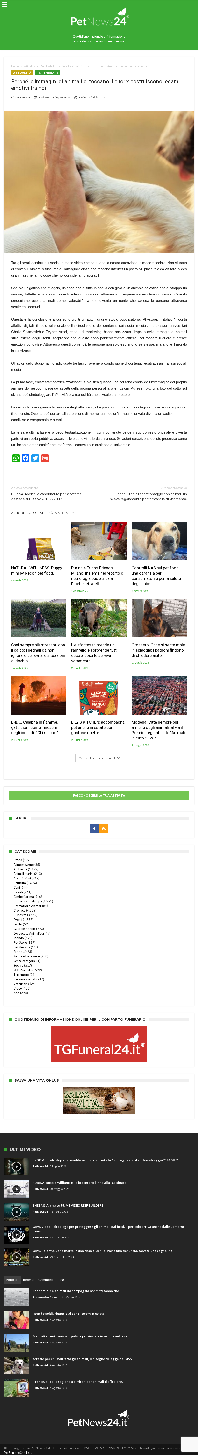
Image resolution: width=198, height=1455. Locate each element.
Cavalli (18, 892)
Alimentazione (24, 864)
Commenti (45, 1280)
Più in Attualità (61, 513)
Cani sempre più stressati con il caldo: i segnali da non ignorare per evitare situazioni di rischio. (38, 652)
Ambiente (20, 869)
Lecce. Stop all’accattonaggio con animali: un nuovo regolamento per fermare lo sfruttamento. (148, 493)
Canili (17, 887)
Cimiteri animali (24, 897)
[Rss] (103, 828)
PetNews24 (22, 97)
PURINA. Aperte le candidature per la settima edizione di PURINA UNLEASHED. (46, 493)
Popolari (12, 1280)
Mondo (19, 938)
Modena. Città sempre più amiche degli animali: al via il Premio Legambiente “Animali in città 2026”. (158, 730)
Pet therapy (47, 73)
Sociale (18, 965)
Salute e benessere (27, 956)
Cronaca (19, 910)
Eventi (18, 919)
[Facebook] (94, 828)
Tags (61, 1280)
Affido (18, 860)
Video (18, 988)
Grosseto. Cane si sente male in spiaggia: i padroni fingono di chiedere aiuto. (158, 650)
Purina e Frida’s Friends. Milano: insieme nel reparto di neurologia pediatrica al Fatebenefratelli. (97, 575)
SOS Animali (22, 970)
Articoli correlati (27, 513)
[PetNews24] (99, 5)
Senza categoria (25, 961)
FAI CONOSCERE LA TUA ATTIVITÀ (99, 795)
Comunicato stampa (28, 901)
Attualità (29, 66)
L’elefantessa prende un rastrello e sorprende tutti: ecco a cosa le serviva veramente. (95, 652)
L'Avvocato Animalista (29, 933)
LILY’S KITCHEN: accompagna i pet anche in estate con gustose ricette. (99, 727)
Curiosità (20, 915)
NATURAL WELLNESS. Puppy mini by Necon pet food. (36, 570)
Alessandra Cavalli (46, 1297)
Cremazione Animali (28, 906)
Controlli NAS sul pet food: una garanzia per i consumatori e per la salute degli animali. (156, 575)
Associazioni (22, 878)
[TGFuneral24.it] (99, 1028)
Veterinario (21, 984)
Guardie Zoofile (24, 929)
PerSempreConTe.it (18, 1453)
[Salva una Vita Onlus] (99, 1089)
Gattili (18, 924)
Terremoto (21, 975)
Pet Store (20, 942)
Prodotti (20, 952)
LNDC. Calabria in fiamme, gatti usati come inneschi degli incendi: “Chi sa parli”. (35, 727)
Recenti (28, 1280)
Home (15, 66)
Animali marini (23, 874)
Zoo (16, 993)
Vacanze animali (25, 979)
